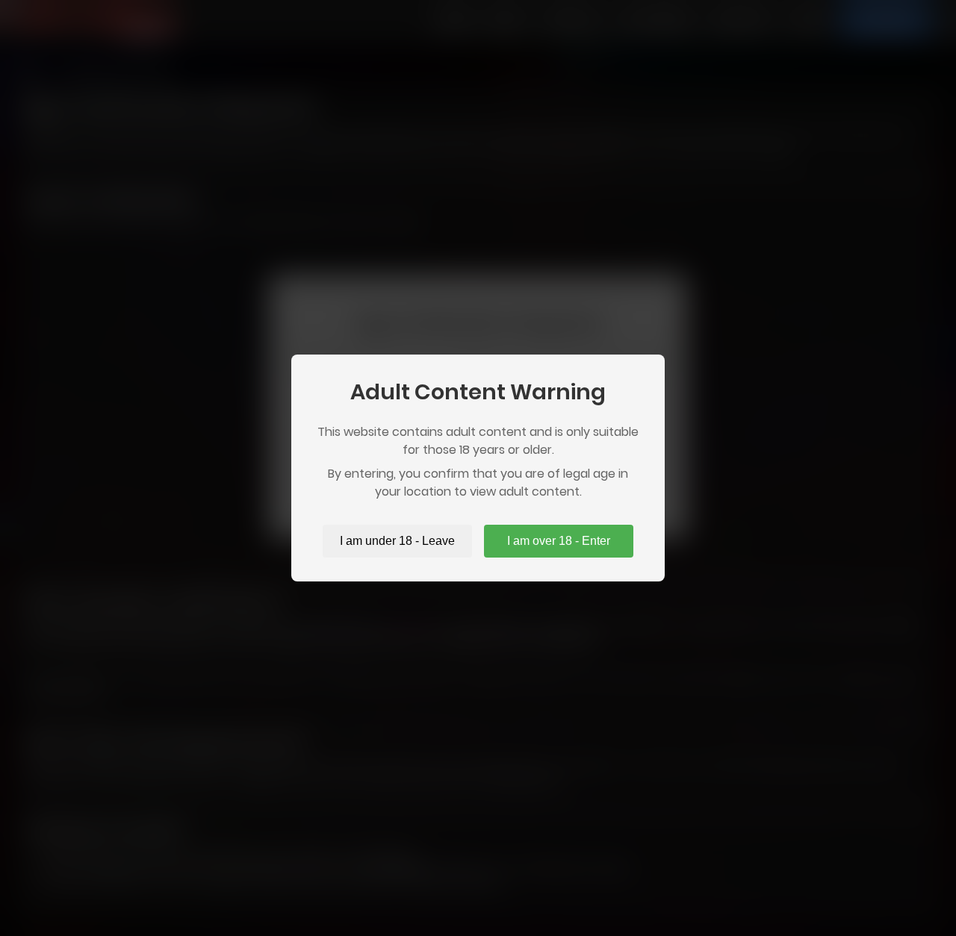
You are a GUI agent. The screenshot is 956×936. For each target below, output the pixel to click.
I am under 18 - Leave (397, 540)
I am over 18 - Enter (558, 540)
